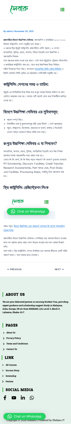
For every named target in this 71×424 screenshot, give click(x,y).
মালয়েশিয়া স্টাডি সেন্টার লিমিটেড (48, 68)
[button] (62, 9)
